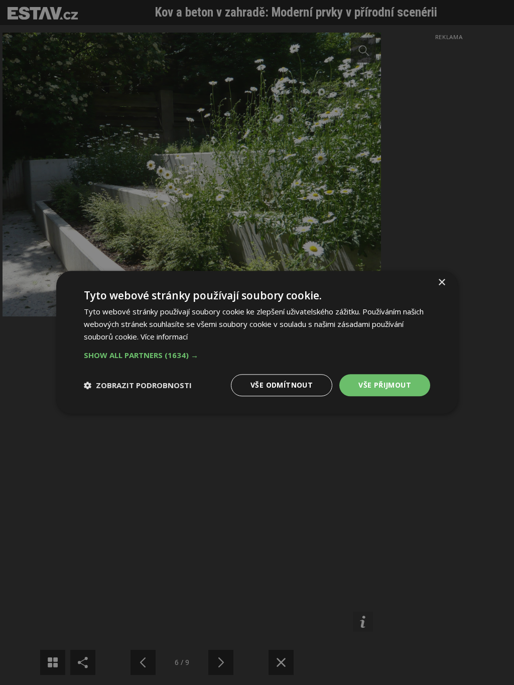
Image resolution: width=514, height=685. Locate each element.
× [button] (441, 282)
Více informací (164, 336)
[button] (257, 355)
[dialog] (257, 342)
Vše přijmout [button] (384, 385)
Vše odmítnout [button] (281, 385)
